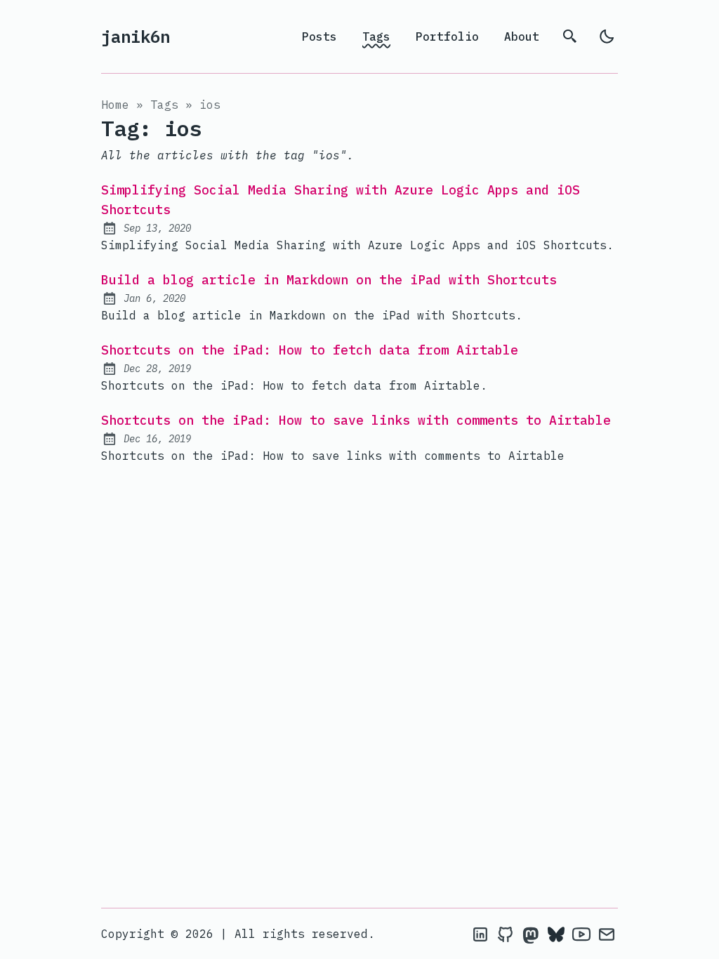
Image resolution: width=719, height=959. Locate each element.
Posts (319, 36)
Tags (376, 36)
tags (164, 105)
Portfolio (447, 36)
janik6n (135, 36)
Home (115, 105)
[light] (606, 36)
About (521, 36)
